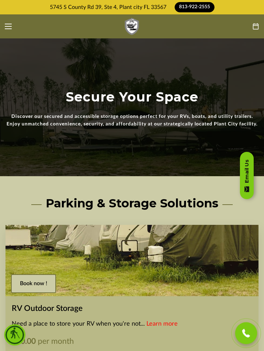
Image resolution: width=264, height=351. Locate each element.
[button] (15, 335)
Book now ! (33, 283)
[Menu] (8, 26)
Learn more (162, 323)
